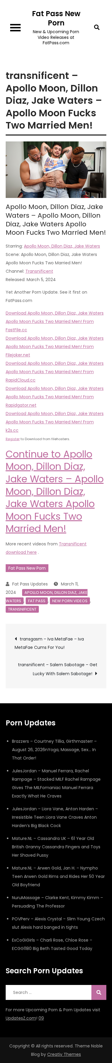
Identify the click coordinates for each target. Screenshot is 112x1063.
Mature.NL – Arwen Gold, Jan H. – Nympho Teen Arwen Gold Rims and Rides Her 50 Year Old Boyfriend (58, 876)
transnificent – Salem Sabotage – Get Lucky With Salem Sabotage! (57, 669)
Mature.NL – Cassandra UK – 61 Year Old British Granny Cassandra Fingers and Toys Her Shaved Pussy (56, 846)
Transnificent (39, 271)
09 (41, 1018)
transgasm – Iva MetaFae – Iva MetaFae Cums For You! (49, 643)
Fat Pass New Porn (56, 18)
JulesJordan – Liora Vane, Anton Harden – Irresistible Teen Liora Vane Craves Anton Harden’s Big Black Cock (55, 817)
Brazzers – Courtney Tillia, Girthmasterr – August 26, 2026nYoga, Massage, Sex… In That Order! (54, 749)
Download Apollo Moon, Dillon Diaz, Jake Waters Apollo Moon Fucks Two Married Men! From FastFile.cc (55, 321)
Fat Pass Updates (30, 584)
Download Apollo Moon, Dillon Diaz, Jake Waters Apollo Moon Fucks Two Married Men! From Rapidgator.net (55, 396)
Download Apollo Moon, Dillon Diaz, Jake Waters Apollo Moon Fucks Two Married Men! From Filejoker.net (55, 346)
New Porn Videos (70, 601)
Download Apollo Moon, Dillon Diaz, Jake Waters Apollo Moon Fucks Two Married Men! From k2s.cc (55, 422)
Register (13, 439)
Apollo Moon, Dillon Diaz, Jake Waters (62, 246)
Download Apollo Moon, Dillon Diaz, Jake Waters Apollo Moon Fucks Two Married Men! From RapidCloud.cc (55, 371)
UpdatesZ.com (21, 1018)
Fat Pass (36, 601)
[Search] (98, 992)
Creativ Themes (64, 1054)
